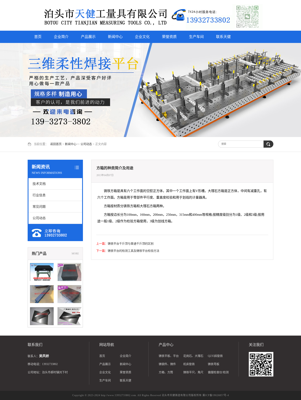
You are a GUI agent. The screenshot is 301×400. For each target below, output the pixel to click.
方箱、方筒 (166, 372)
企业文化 (142, 37)
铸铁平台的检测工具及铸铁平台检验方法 (133, 250)
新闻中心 (115, 37)
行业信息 (39, 195)
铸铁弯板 (213, 364)
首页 (38, 37)
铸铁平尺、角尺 (193, 372)
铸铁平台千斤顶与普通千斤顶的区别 (131, 243)
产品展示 (88, 37)
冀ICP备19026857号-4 (216, 395)
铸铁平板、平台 (169, 355)
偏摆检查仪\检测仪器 (218, 373)
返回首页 (56, 144)
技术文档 (39, 183)
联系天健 (223, 37)
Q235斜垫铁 (215, 355)
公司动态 (86, 144)
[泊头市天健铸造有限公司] (99, 15)
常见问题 (39, 206)
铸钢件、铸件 (167, 364)
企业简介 (61, 37)
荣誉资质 (169, 37)
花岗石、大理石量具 (193, 357)
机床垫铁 (189, 364)
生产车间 (196, 37)
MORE (75, 253)
